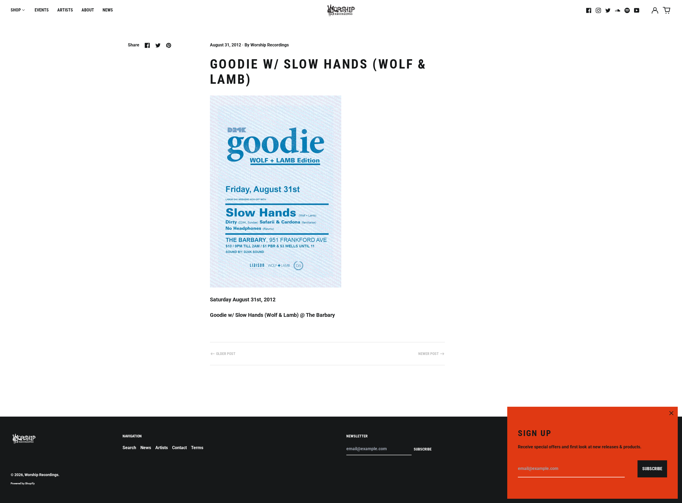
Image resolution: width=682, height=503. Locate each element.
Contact (179, 447)
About (88, 10)
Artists (65, 10)
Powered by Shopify (23, 483)
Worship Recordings (41, 475)
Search (129, 447)
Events (42, 10)
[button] (666, 10)
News (108, 10)
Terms (197, 447)
